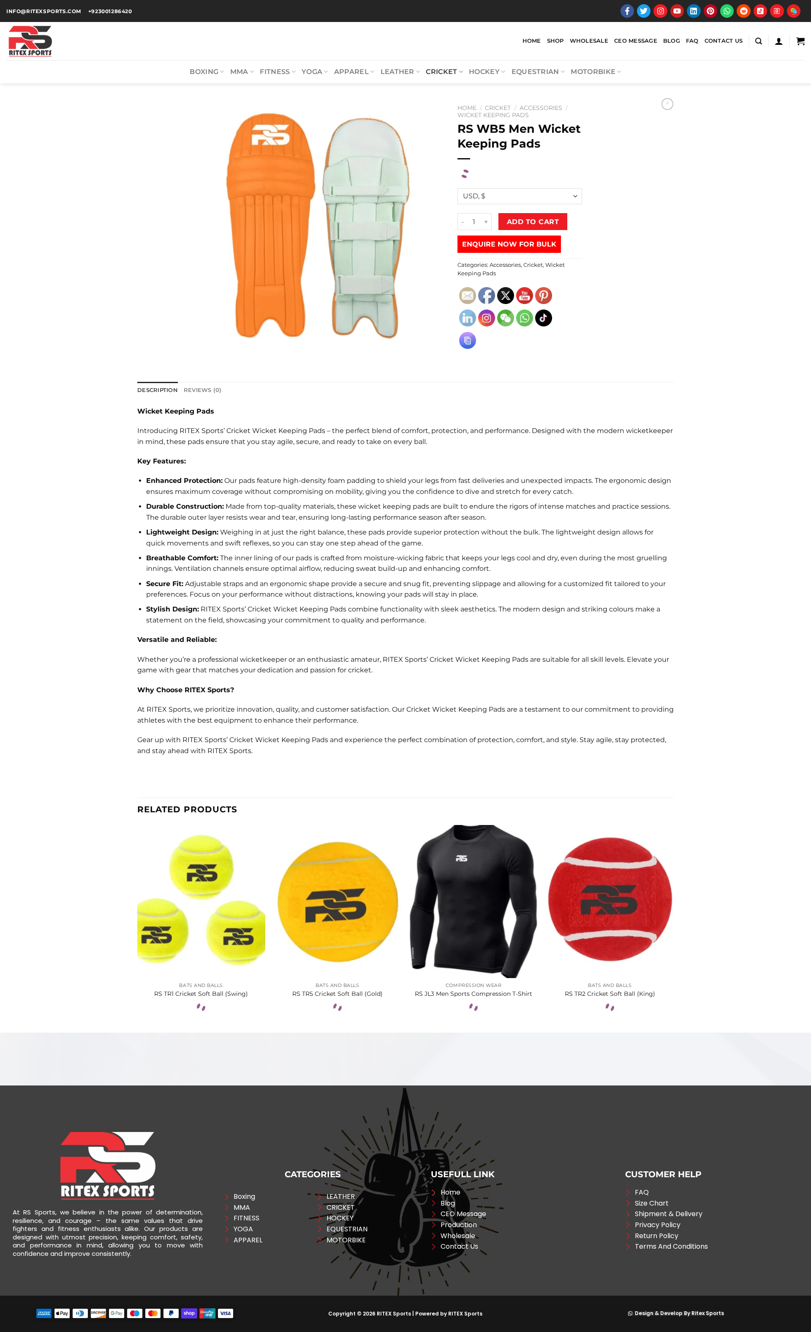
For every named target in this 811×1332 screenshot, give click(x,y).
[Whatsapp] (727, 11)
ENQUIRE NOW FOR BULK (509, 244)
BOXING (204, 72)
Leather (397, 72)
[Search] (758, 41)
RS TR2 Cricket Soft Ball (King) (610, 994)
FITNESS (275, 72)
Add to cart (533, 222)
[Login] (779, 41)
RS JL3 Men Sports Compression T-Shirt (473, 994)
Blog (671, 41)
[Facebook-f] (627, 11)
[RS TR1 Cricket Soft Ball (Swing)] (201, 901)
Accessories (541, 107)
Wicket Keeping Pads (493, 115)
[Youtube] (677, 11)
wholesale (589, 41)
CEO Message (635, 41)
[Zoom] (201, 345)
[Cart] (800, 41)
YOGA (312, 72)
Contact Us (724, 41)
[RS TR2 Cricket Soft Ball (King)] (610, 901)
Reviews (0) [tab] (203, 390)
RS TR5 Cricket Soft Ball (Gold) (337, 994)
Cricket (441, 72)
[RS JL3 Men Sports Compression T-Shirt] (474, 901)
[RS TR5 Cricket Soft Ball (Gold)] (337, 901)
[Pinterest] (710, 11)
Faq (692, 41)
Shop (555, 41)
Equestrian (535, 72)
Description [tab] (157, 390)
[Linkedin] (693, 11)
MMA (239, 72)
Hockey (484, 72)
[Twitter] (643, 11)
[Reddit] (743, 11)
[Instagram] (660, 11)
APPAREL (351, 72)
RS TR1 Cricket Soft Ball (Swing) (201, 994)
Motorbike (593, 72)
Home (532, 41)
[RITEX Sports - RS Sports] (48, 41)
